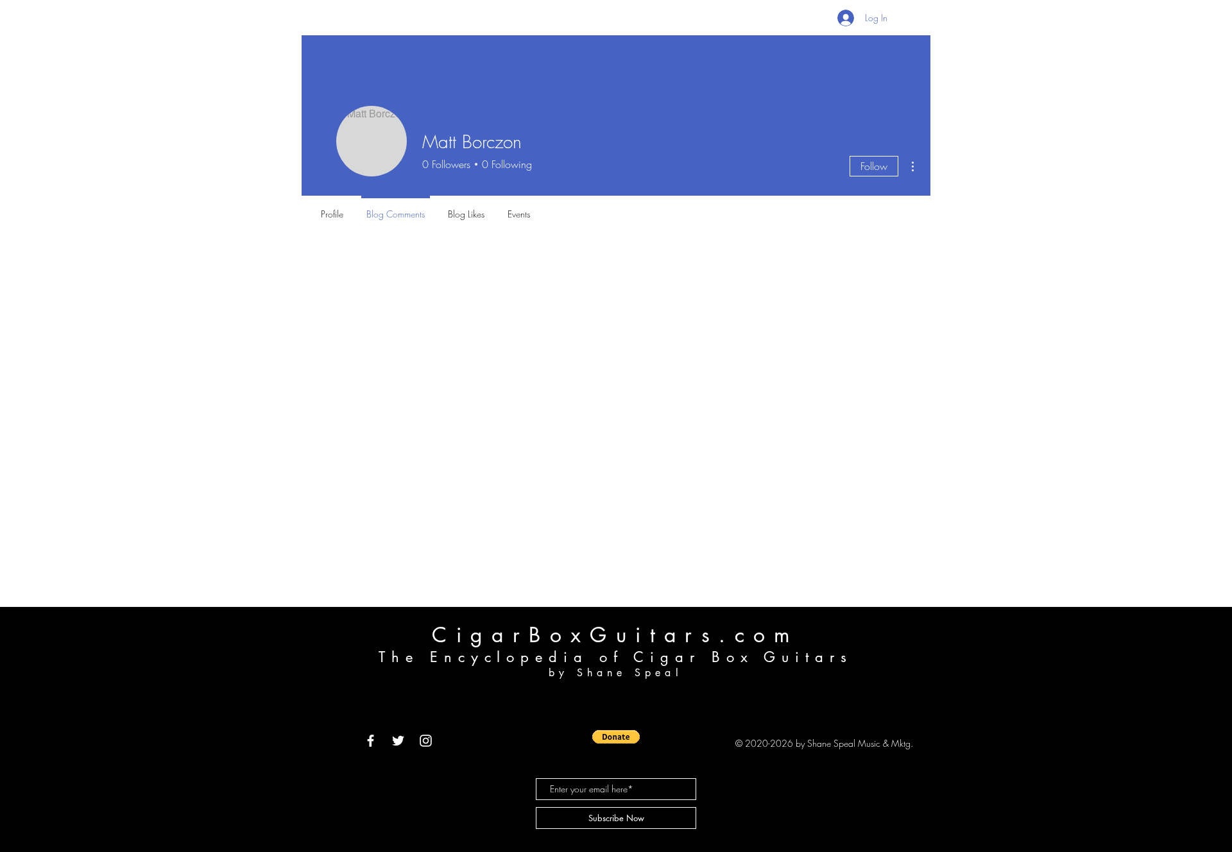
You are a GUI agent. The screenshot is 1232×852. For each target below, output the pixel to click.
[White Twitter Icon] (398, 741)
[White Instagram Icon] (426, 741)
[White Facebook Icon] (371, 741)
